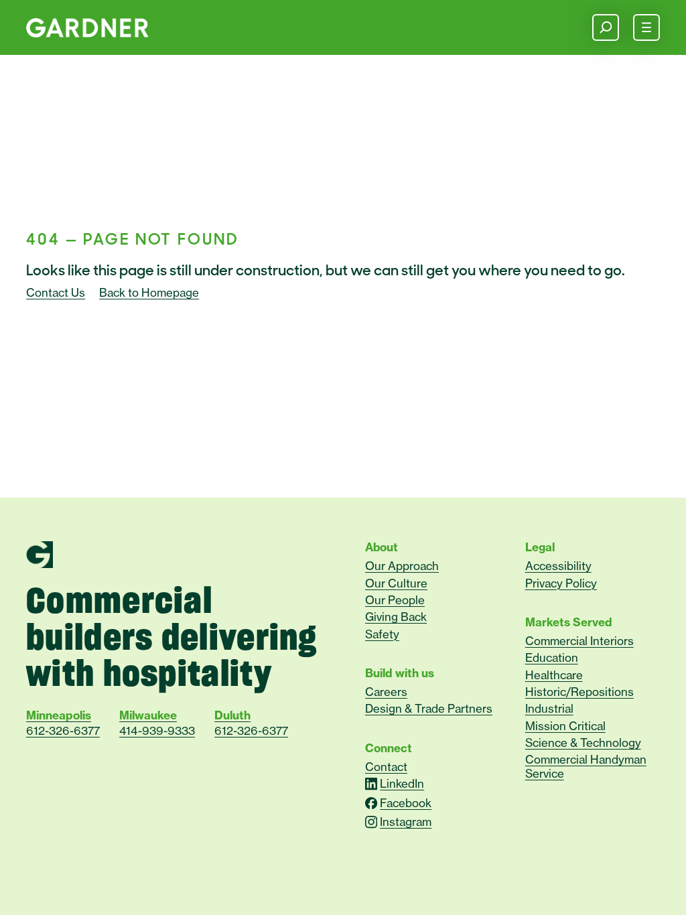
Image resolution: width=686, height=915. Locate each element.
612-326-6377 (63, 730)
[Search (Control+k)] (605, 27)
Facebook (405, 803)
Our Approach (402, 566)
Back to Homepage (149, 292)
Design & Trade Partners (428, 708)
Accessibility (558, 566)
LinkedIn (402, 783)
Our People (395, 600)
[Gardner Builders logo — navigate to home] (87, 28)
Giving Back (396, 617)
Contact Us (55, 292)
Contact (386, 767)
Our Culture (396, 583)
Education (551, 657)
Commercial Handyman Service (585, 766)
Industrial (549, 708)
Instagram (405, 822)
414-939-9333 (157, 730)
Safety (382, 634)
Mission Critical (565, 726)
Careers (386, 692)
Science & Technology (582, 742)
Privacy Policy (560, 583)
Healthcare (553, 675)
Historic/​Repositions (579, 692)
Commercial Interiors (579, 641)
